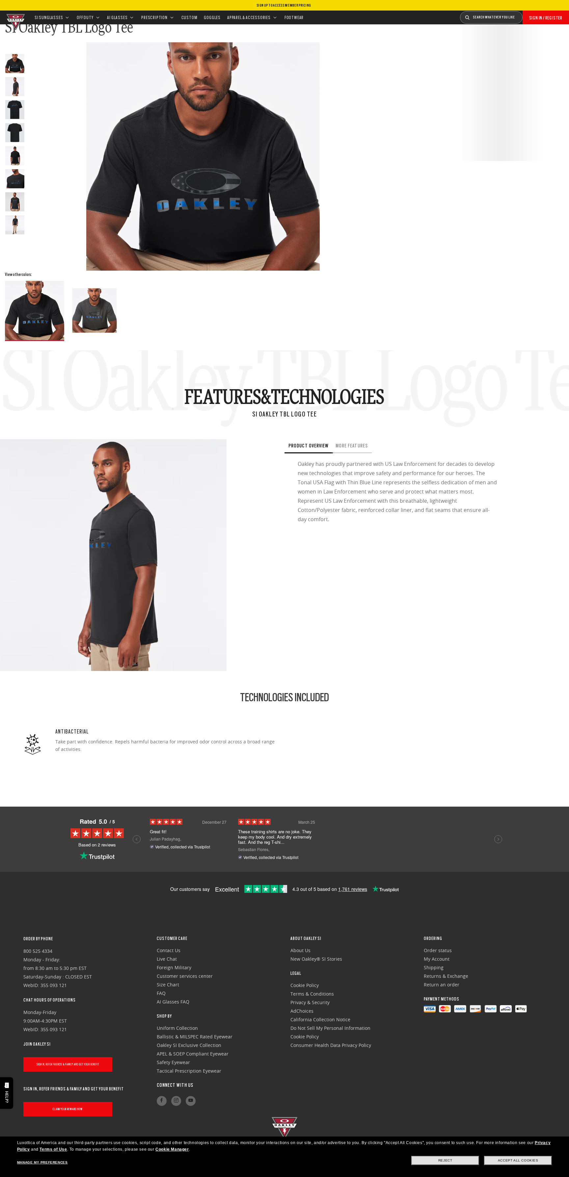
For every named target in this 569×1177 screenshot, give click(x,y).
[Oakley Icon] (15, 17)
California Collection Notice (320, 1019)
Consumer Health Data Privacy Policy (330, 1045)
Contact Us (168, 950)
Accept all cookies (518, 1160)
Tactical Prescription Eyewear (189, 1071)
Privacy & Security (310, 1002)
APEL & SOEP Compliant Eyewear (193, 1054)
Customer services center (185, 976)
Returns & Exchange (446, 976)
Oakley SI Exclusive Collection (189, 1045)
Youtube (191, 1101)
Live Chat (167, 959)
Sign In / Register (545, 17)
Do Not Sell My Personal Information (330, 1028)
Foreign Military (174, 967)
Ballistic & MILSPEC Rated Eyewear (194, 1036)
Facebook (162, 1101)
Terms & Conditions (312, 994)
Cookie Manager (172, 1149)
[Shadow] (94, 310)
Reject (445, 1160)
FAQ (161, 993)
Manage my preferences (42, 1162)
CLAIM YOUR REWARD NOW (68, 1109)
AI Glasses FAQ (173, 1002)
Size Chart (168, 984)
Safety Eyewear (173, 1062)
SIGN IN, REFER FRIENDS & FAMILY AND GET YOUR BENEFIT (68, 1064)
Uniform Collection (177, 1028)
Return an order (441, 984)
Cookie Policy (304, 985)
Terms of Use (53, 1149)
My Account (436, 959)
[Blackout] (34, 311)
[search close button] (527, 15)
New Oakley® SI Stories (316, 959)
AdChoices (301, 1011)
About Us (300, 950)
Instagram (176, 1101)
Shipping (434, 967)
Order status (438, 950)
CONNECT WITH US (175, 1085)
